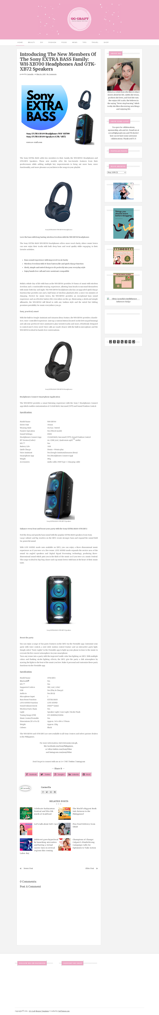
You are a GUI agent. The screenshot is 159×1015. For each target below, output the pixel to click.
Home (20, 42)
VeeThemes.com (64, 1011)
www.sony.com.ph (69, 743)
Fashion (52, 42)
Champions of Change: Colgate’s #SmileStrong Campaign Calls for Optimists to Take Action (84, 844)
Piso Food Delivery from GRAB (84, 825)
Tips (84, 42)
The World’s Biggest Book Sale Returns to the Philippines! (85, 811)
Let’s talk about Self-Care (46, 824)
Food (64, 42)
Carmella (30, 74)
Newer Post (28, 868)
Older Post (89, 868)
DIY (41, 42)
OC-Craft (32, 1011)
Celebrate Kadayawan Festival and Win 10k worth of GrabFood (44, 811)
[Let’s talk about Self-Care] (26, 829)
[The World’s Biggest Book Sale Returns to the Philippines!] (64, 813)
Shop (106, 42)
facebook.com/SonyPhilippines (60, 746)
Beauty (31, 42)
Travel (95, 42)
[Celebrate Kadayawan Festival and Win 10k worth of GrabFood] (26, 813)
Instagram (80, 762)
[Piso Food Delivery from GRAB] (64, 829)
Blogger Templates (42, 1011)
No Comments (52, 74)
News (74, 42)
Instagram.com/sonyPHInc (60, 752)
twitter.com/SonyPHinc (62, 749)
